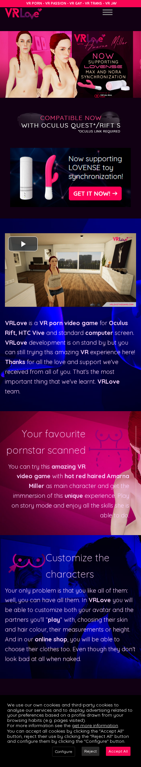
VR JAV (111, 3)
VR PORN (34, 3)
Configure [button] (63, 751)
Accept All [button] (118, 751)
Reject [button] (90, 751)
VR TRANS (93, 3)
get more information (95, 725)
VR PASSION (55, 3)
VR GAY (76, 3)
